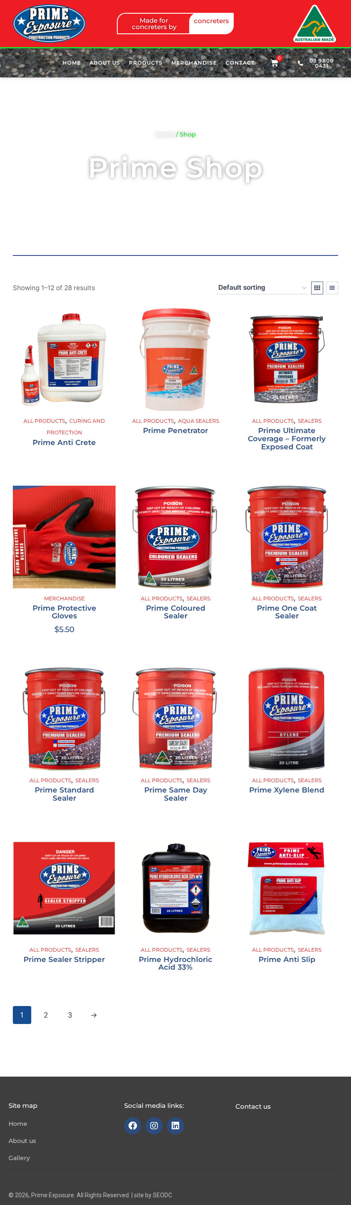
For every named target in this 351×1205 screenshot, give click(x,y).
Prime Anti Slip (287, 959)
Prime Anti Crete (64, 442)
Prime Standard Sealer (64, 794)
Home (71, 62)
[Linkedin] (175, 1125)
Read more (175, 457)
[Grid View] (317, 288)
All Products (44, 421)
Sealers (309, 421)
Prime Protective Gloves (64, 612)
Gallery (19, 1158)
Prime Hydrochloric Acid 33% (175, 963)
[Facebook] (132, 1125)
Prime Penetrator (175, 430)
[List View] (332, 288)
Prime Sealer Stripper (64, 959)
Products (146, 62)
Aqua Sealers (198, 421)
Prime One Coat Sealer (287, 612)
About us (104, 62)
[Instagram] (154, 1125)
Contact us (253, 1106)
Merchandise (194, 62)
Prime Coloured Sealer (175, 612)
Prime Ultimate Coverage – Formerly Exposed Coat (287, 438)
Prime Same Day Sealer (175, 794)
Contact (240, 62)
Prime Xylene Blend (286, 790)
